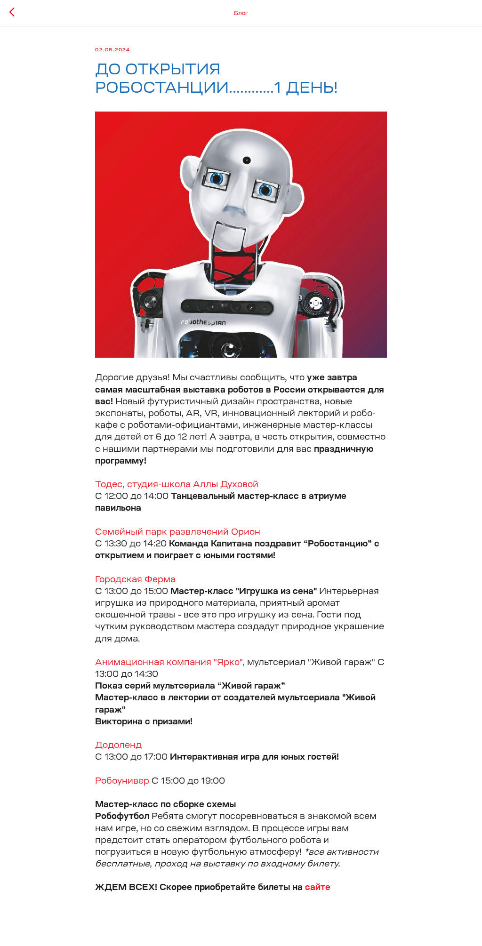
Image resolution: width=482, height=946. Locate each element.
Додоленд (118, 745)
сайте (317, 887)
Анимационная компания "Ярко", (170, 662)
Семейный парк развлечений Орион (177, 532)
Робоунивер (122, 781)
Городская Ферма (135, 579)
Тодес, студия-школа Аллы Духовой (176, 484)
